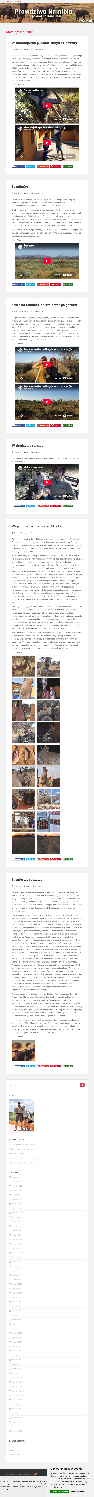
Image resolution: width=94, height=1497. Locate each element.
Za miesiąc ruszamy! (27, 879)
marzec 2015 (17, 1422)
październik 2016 (18, 1382)
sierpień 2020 (17, 1217)
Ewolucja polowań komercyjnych (21, 1144)
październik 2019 (18, 1248)
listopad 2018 (17, 1293)
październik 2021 (18, 1181)
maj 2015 (15, 1413)
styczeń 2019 (17, 1284)
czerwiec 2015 (17, 1409)
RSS (38, 1474)
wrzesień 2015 (17, 1395)
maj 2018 (15, 1315)
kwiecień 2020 (17, 1230)
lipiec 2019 (16, 1262)
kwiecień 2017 (17, 1364)
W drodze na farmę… (28, 445)
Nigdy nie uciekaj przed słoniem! (21, 1149)
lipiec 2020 (16, 1221)
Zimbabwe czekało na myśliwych (21, 1162)
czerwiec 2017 (17, 1360)
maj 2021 (15, 1195)
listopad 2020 (17, 1208)
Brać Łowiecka (14, 1455)
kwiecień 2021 (17, 1199)
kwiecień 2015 (17, 1418)
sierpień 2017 (17, 1351)
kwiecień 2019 (17, 1275)
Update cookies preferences (10, 1)
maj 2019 (15, 1271)
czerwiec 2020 (17, 1226)
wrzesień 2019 (17, 1253)
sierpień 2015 (17, 1400)
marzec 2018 (17, 1324)
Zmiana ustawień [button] (77, 1492)
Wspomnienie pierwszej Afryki (36, 526)
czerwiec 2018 (17, 1311)
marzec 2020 (17, 1235)
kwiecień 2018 (17, 1320)
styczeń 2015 (17, 1431)
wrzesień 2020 (17, 1213)
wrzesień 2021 (17, 1186)
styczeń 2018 (17, 1333)
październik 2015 (18, 1391)
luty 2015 (15, 1426)
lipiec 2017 (16, 1355)
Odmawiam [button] (63, 1492)
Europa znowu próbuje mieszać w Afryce (24, 1158)
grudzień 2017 (17, 1337)
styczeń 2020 (17, 1239)
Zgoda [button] (54, 1492)
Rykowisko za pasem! (17, 1153)
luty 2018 (15, 1328)
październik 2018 (18, 1297)
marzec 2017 (17, 1369)
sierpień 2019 (17, 1257)
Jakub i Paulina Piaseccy (34, 49)
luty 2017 (15, 1373)
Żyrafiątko (20, 186)
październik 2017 (18, 1346)
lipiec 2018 (16, 1306)
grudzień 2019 (17, 1244)
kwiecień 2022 (17, 1177)
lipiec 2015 (16, 1404)
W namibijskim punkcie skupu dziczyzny (44, 43)
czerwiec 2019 (17, 1266)
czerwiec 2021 (17, 1190)
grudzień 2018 (17, 1288)
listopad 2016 (17, 1377)
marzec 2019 (17, 1279)
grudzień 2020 (17, 1204)
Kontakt (12, 1450)
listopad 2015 (17, 1386)
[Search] (82, 1085)
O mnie (12, 1446)
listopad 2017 (17, 1342)
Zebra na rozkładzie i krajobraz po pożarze (45, 305)
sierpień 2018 (17, 1302)
